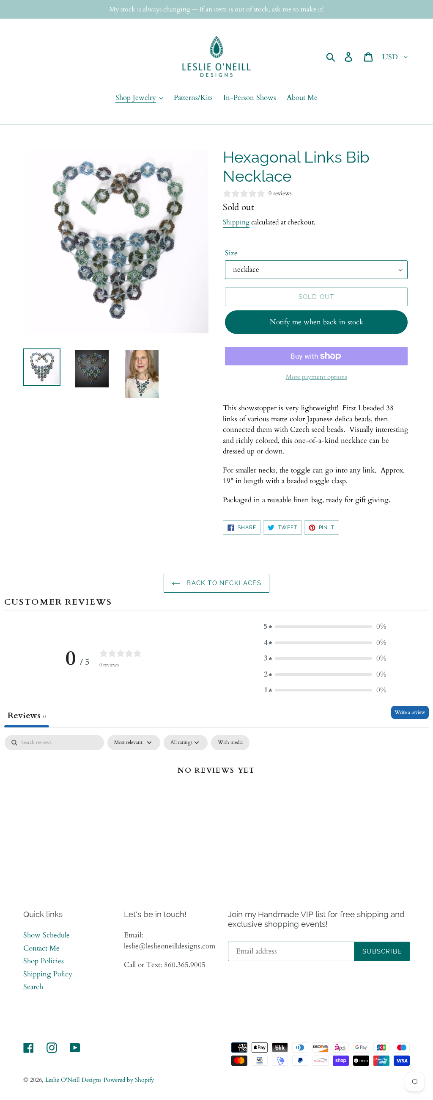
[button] (325, 626)
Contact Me (41, 948)
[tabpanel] (216, 799)
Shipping (236, 222)
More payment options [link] (316, 377)
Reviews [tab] (27, 715)
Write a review (410, 712)
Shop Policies (43, 961)
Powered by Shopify (129, 1080)
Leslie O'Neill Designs (73, 1080)
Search (33, 987)
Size (231, 253)
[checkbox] (230, 742)
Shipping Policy (47, 974)
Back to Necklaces (222, 583)
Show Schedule (46, 935)
